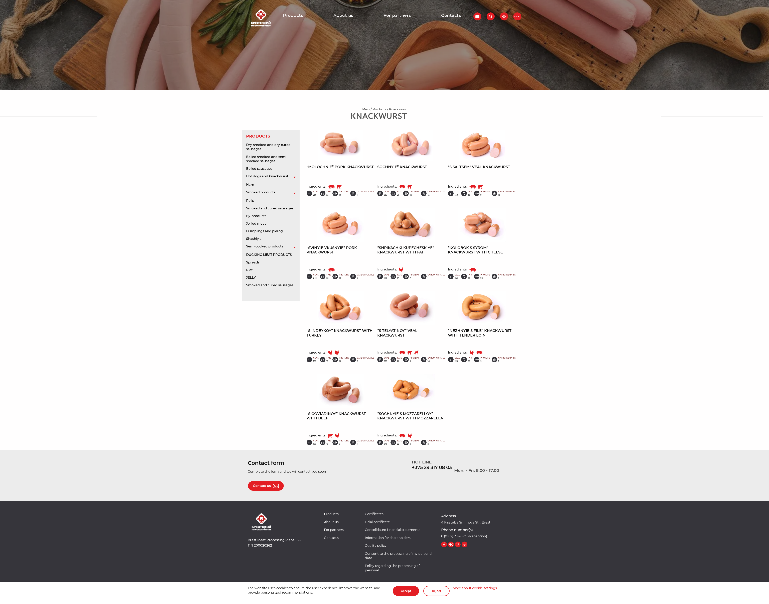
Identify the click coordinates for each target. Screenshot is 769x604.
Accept (406, 591)
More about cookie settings (475, 588)
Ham (250, 185)
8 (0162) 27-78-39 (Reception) (464, 536)
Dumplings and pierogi (265, 231)
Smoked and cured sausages (269, 208)
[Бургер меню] (477, 16)
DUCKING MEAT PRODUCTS (269, 255)
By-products (256, 216)
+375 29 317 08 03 (432, 467)
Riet (249, 270)
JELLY (251, 277)
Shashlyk (253, 239)
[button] (491, 16)
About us (343, 15)
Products (293, 15)
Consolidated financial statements (392, 530)
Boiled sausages (259, 169)
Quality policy (376, 546)
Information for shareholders (388, 538)
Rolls (250, 201)
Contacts (451, 15)
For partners (397, 15)
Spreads (253, 262)
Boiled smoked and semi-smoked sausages (266, 159)
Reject (436, 591)
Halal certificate (377, 522)
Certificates (374, 514)
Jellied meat (256, 223)
